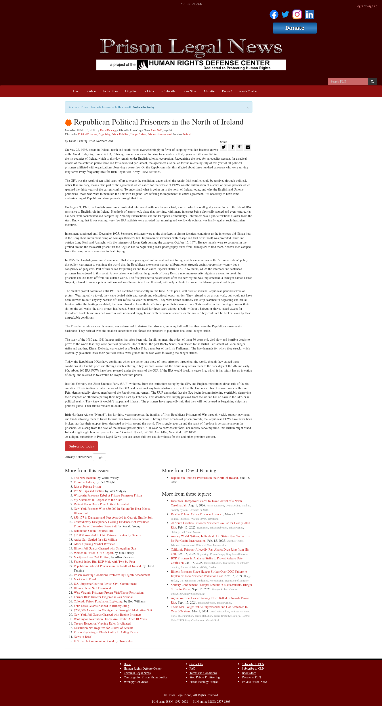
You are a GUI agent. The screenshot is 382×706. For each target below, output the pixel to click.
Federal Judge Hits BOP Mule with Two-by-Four (104, 561)
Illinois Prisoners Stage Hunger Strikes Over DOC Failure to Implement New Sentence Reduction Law (209, 573)
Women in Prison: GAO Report (93, 553)
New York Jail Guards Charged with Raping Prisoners (107, 614)
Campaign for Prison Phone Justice (145, 677)
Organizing (104, 134)
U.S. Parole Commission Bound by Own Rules (103, 641)
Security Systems (180, 510)
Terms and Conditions (203, 673)
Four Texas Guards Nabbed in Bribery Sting (101, 606)
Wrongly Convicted (136, 682)
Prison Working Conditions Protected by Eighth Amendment (112, 575)
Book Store (190, 91)
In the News (110, 91)
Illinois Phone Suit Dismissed (92, 588)
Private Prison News (254, 682)
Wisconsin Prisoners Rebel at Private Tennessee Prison (108, 495)
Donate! (227, 91)
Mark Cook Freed (85, 579)
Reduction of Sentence (236, 580)
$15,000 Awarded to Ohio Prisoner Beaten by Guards (107, 535)
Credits (212, 567)
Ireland (187, 134)
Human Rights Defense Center (143, 668)
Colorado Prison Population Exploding (98, 601)
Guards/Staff (212, 620)
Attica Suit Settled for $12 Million (95, 539)
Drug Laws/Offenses (236, 554)
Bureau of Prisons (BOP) (194, 567)
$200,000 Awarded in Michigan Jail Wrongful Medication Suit (113, 610)
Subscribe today (144, 107)
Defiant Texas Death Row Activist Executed (101, 504)
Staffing (246, 505)
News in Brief (82, 636)
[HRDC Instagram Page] (297, 13)
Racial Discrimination (182, 615)
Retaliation (202, 527)
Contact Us (196, 664)
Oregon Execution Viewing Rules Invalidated (102, 623)
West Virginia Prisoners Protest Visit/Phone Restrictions (109, 592)
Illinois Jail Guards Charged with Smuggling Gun (105, 548)
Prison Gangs (236, 527)
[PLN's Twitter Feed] (285, 13)
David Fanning (108, 130)
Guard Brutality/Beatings (227, 615)
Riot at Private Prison (87, 486)
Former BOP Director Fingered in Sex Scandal (103, 597)
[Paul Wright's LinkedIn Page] (309, 13)
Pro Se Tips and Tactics (88, 491)
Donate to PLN (251, 677)
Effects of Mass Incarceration (211, 545)
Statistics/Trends (235, 540)
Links (150, 91)
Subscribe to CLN (253, 668)
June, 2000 (156, 130)
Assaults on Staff (199, 510)
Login (359, 6)
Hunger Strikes (138, 134)
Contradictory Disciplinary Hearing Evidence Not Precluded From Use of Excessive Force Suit (111, 524)
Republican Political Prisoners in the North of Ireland (107, 566)
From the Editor (84, 482)
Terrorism (213, 518)
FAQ (192, 668)
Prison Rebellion (120, 134)
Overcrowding (233, 505)
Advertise (209, 91)
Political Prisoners (87, 134)
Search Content (248, 91)
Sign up (372, 6)
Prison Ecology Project (203, 682)
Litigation (131, 91)
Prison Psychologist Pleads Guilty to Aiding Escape (106, 632)
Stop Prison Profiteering (204, 677)
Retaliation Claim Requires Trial (94, 531)
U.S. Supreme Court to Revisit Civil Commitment (105, 583)
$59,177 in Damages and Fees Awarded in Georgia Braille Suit (113, 517)
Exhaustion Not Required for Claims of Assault (103, 628)
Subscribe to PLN (253, 664)
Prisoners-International (160, 134)
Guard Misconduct (219, 611)
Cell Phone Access (190, 532)
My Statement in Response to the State (98, 500)
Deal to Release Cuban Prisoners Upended (197, 514)
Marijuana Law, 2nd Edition (91, 557)
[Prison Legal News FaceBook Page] (274, 13)
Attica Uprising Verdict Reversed (94, 544)
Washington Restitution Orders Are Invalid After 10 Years (110, 619)
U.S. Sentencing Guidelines (194, 580)
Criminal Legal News (137, 673)
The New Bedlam (85, 478)
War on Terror (198, 518)
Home (75, 91)
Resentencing (216, 580)
